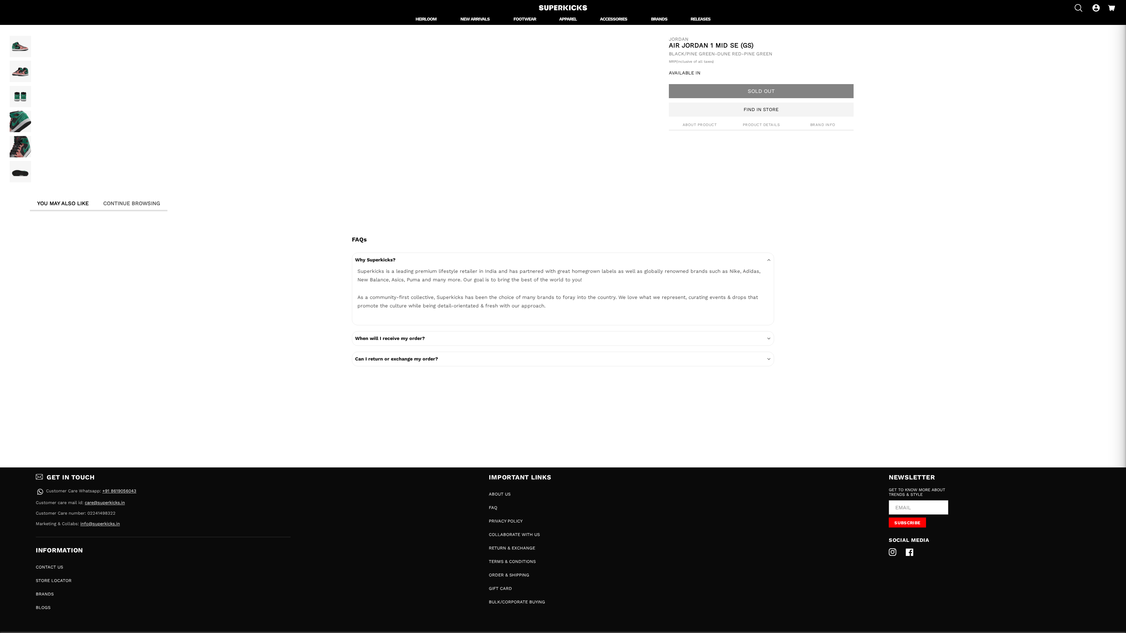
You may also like (63, 203)
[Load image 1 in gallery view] (20, 46)
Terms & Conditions (512, 561)
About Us (500, 494)
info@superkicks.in (100, 523)
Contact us (49, 567)
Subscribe (907, 522)
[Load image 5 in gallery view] (20, 147)
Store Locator (54, 580)
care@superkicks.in (105, 502)
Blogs (43, 607)
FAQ (493, 507)
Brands (45, 594)
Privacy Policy (506, 521)
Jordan (679, 39)
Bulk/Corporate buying (517, 602)
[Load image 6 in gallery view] (20, 172)
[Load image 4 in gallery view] (20, 121)
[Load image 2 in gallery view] (20, 71)
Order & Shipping (509, 575)
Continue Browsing (131, 203)
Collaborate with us (514, 534)
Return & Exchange (512, 548)
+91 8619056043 (119, 491)
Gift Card (500, 588)
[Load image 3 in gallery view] (20, 97)
